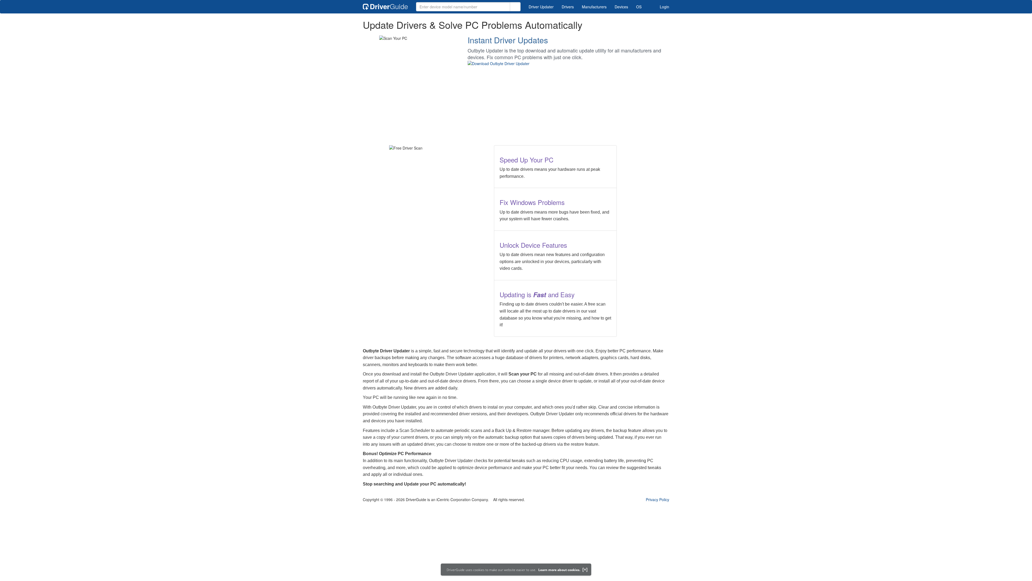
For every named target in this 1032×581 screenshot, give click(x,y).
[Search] (515, 6)
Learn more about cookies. (559, 570)
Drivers (568, 6)
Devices (621, 6)
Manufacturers (594, 6)
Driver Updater (541, 6)
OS (639, 6)
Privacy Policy (657, 499)
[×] (584, 569)
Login (664, 6)
